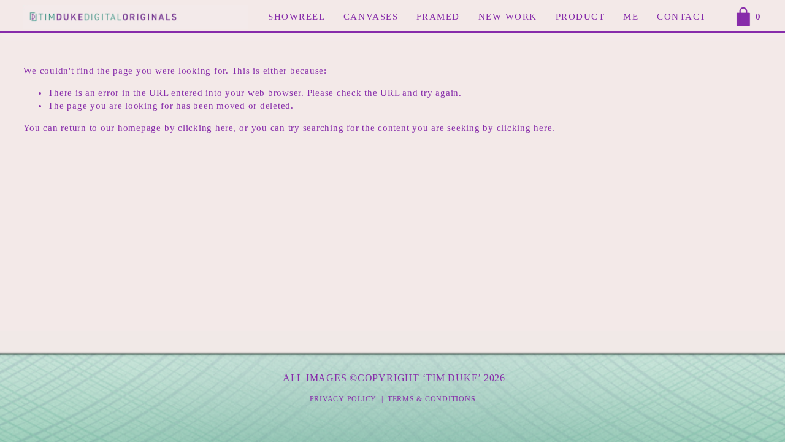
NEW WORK (507, 16)
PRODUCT (580, 16)
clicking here (206, 128)
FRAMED (438, 16)
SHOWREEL (296, 16)
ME (630, 16)
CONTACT (681, 16)
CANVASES (370, 16)
